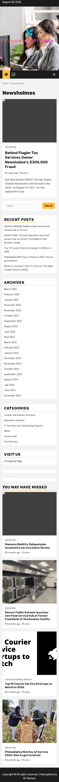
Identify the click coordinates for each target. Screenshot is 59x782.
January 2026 (11, 299)
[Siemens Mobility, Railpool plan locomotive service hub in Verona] (29, 513)
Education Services (14, 420)
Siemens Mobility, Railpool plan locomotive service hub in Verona (27, 546)
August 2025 (11, 326)
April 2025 (9, 336)
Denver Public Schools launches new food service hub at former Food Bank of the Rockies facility (26, 239)
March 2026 (10, 289)
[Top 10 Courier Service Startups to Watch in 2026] (29, 653)
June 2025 (9, 331)
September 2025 (13, 321)
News (7, 430)
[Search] (54, 74)
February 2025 (11, 347)
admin (25, 173)
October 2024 (11, 368)
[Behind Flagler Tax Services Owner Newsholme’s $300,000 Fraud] (29, 120)
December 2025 (12, 305)
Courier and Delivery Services (19, 415)
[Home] (6, 74)
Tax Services (10, 147)
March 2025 (10, 342)
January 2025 (11, 353)
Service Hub (10, 436)
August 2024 (11, 379)
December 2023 (12, 395)
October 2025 (11, 315)
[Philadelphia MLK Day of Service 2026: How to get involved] (29, 721)
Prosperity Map (13, 461)
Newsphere (47, 774)
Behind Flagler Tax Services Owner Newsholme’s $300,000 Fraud (26, 160)
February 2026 (11, 294)
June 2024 (9, 390)
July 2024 (9, 384)
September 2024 (13, 374)
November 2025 (12, 310)
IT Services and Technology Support (23, 425)
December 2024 (12, 358)
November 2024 (12, 363)
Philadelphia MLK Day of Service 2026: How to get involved (26, 753)
